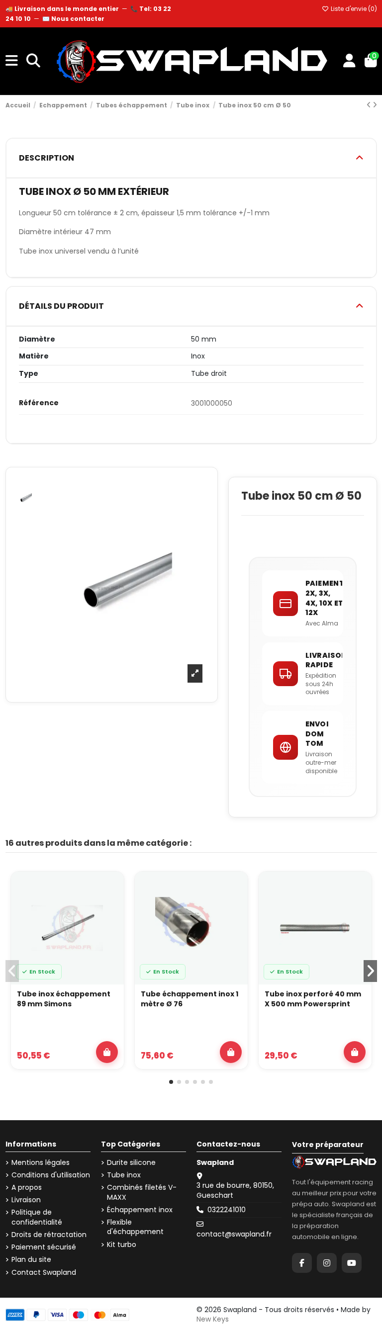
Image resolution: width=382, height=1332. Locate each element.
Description (46, 158)
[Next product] (375, 105)
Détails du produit (61, 306)
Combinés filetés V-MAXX (142, 1192)
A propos (26, 1187)
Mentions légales (40, 1162)
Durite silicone (131, 1162)
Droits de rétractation (49, 1235)
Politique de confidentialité (36, 1217)
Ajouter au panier (107, 1052)
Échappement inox (140, 1210)
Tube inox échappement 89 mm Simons (63, 999)
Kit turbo (121, 1244)
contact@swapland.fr (234, 1234)
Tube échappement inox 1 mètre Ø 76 (189, 999)
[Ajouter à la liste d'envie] (110, 888)
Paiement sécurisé (43, 1247)
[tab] (191, 158)
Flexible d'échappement (135, 1227)
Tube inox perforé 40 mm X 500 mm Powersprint (313, 999)
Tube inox (124, 1175)
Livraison (26, 1200)
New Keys (212, 1319)
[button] (171, 1082)
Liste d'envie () (353, 8)
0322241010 (226, 1210)
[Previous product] (370, 105)
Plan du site (31, 1259)
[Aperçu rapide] (110, 911)
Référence (39, 403)
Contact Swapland (43, 1272)
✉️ (73, 18)
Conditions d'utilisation (50, 1175)
